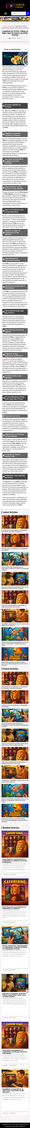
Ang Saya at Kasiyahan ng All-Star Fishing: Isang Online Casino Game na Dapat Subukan (15, 587)
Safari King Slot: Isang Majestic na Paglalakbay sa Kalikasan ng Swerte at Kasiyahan (14, 530)
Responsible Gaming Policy (18, 1126)
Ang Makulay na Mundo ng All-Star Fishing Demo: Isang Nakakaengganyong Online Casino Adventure (14, 663)
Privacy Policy (8, 1126)
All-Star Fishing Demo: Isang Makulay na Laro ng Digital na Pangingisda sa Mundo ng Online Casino (15, 644)
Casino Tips (11, 26)
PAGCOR (7, 361)
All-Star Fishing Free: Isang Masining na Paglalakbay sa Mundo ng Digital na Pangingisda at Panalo (15, 568)
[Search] (28, 13)
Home (5, 26)
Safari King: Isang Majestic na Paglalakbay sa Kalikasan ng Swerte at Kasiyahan (14, 606)
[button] (5, 13)
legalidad (23, 79)
